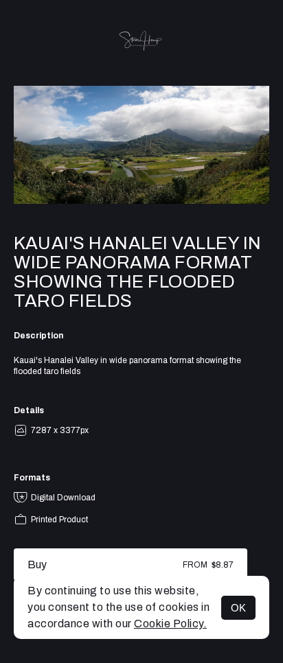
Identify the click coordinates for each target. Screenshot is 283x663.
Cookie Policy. (170, 623)
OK (238, 608)
